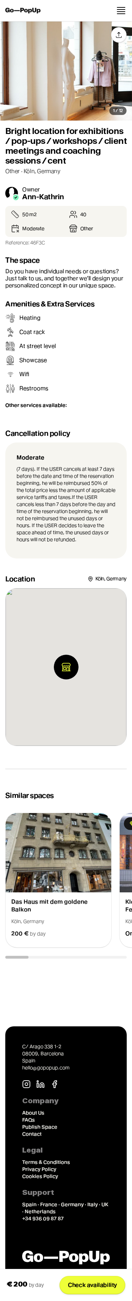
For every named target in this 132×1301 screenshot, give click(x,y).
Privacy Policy (39, 1169)
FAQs (28, 1120)
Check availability (92, 1285)
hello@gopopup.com (46, 1067)
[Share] (118, 35)
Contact (32, 1134)
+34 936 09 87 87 (43, 1218)
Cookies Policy (40, 1176)
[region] (66, 880)
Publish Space (39, 1127)
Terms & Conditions (46, 1162)
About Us (33, 1113)
